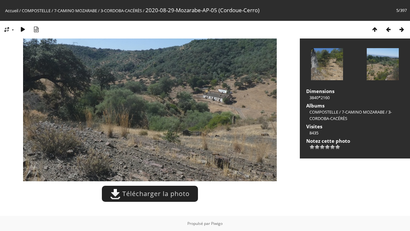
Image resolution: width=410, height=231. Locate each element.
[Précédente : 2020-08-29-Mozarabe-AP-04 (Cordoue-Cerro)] (388, 29)
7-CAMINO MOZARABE (75, 10)
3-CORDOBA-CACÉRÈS (121, 10)
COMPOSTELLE (36, 10)
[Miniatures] (374, 29)
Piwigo (217, 223)
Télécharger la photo (155, 193)
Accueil (11, 10)
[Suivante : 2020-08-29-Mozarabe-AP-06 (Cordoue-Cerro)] (401, 29)
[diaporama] (22, 29)
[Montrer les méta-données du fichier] (36, 29)
